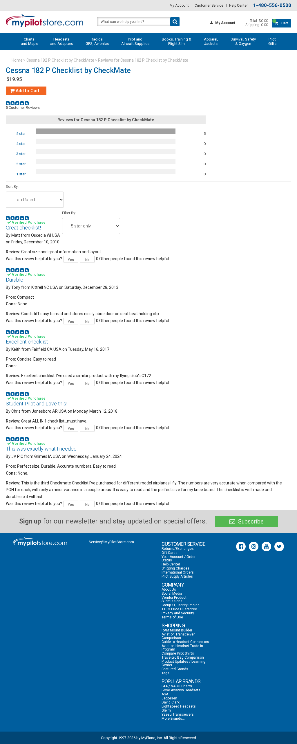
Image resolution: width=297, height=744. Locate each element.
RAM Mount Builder (177, 630)
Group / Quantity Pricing (181, 605)
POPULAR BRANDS (181, 681)
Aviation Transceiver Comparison (178, 636)
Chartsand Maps (29, 41)
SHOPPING (173, 625)
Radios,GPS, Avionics (97, 41)
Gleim (166, 710)
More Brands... (173, 718)
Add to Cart (27, 90)
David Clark (171, 702)
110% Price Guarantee (179, 609)
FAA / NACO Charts (177, 686)
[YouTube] (266, 546)
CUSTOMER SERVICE (183, 544)
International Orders (178, 572)
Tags (165, 673)
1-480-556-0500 (272, 5)
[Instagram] (253, 546)
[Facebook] (241, 546)
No (87, 260)
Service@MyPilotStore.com (111, 542)
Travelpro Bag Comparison (183, 657)
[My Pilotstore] (40, 541)
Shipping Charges (175, 568)
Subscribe (250, 521)
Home (17, 60)
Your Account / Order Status (178, 558)
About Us (169, 589)
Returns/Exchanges (178, 548)
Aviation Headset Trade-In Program (182, 647)
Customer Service (209, 5)
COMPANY (173, 585)
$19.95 (14, 79)
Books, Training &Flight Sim (176, 41)
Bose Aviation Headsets (181, 690)
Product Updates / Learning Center (183, 663)
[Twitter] (279, 546)
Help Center (238, 5)
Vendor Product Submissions (174, 599)
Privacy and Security (178, 613)
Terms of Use (172, 617)
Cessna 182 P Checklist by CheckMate (60, 60)
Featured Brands (175, 669)
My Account (179, 5)
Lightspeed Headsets (179, 706)
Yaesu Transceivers (178, 714)
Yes (71, 260)
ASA (165, 694)
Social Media (172, 593)
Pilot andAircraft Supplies (135, 41)
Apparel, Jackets (211, 41)
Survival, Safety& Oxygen (243, 41)
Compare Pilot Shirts (178, 653)
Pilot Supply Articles (177, 576)
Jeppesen (169, 698)
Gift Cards (170, 552)
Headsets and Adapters (61, 41)
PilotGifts (272, 41)
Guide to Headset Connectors (185, 642)
